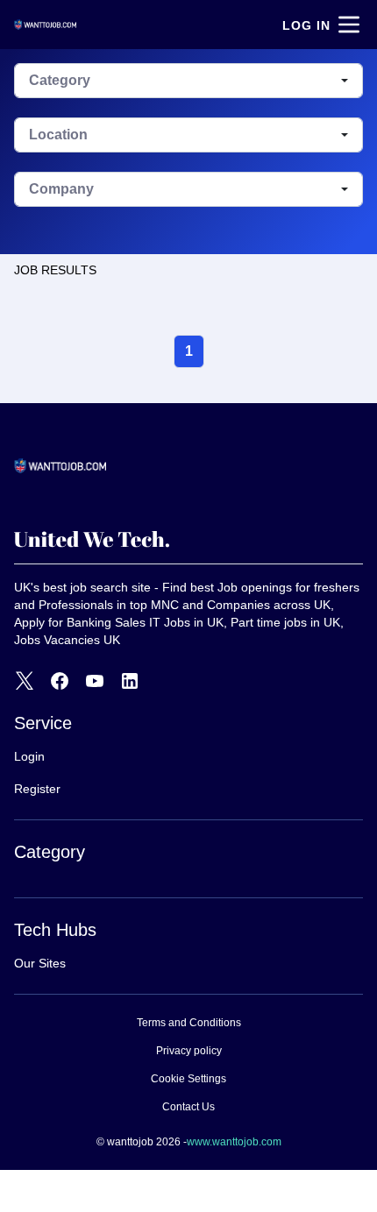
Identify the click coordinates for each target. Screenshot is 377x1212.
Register (37, 789)
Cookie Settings (188, 1079)
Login (29, 756)
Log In (306, 25)
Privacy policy (189, 1051)
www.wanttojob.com (234, 1142)
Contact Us (188, 1107)
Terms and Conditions (189, 1023)
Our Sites (40, 963)
